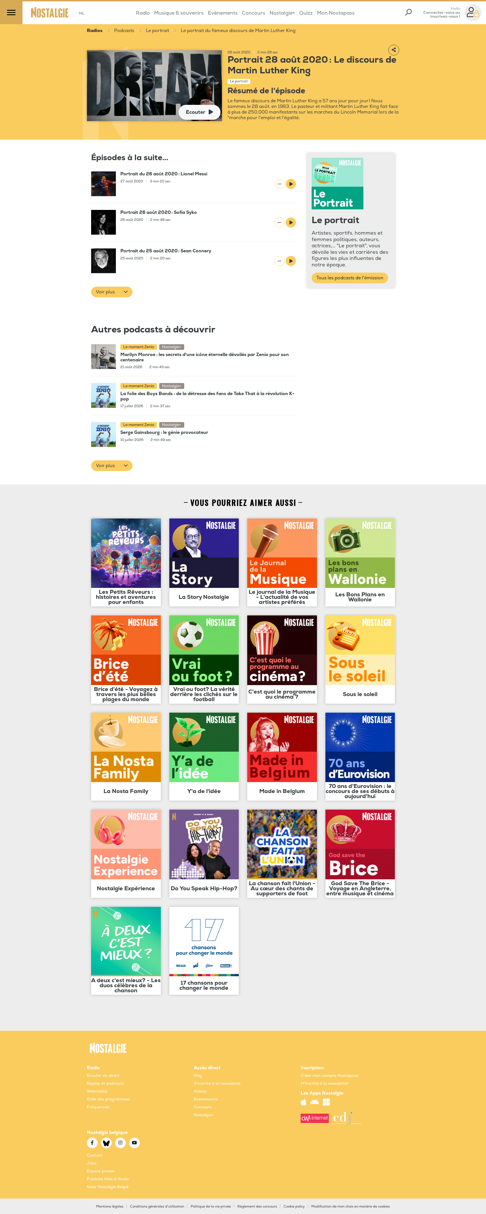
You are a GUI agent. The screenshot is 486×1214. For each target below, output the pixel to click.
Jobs (91, 1163)
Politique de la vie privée (211, 1206)
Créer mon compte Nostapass (329, 1075)
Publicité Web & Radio (108, 1179)
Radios (94, 30)
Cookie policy (294, 1206)
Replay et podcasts (105, 1083)
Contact (94, 1155)
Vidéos (200, 1091)
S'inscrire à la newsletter (217, 1083)
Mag (198, 1075)
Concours (253, 13)
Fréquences (98, 1107)
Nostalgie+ (282, 13)
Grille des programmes (108, 1099)
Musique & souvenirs (179, 13)
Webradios (97, 1091)
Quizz (306, 13)
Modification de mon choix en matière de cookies (350, 1206)
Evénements (223, 13)
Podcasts (124, 30)
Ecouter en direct (103, 1075)
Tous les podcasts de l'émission (349, 278)
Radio (143, 13)
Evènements (206, 1099)
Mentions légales (109, 1206)
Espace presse (100, 1171)
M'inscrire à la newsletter (324, 1083)
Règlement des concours (257, 1206)
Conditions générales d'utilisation (157, 1206)
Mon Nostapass (336, 13)
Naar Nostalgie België (108, 1186)
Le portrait (157, 30)
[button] (111, 292)
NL (80, 13)
